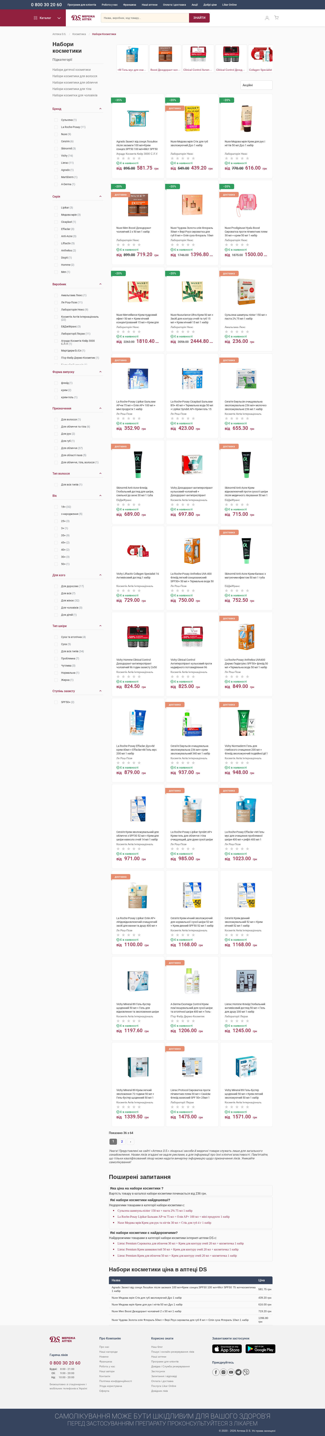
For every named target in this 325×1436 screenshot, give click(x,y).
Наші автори (107, 1371)
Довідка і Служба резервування (170, 1366)
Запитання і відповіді (164, 1376)
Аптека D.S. (59, 34)
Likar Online (229, 4)
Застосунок (158, 1371)
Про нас (104, 1346)
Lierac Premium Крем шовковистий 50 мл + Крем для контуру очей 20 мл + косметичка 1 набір (178, 1249)
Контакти (104, 1376)
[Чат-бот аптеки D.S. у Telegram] (238, 1372)
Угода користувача (110, 1385)
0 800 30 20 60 (46, 4)
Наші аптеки (149, 4)
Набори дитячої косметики (71, 70)
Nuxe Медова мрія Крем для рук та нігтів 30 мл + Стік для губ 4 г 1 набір (164, 1222)
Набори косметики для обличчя (75, 82)
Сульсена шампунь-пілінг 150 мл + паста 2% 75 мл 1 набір (155, 1210)
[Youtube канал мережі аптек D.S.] (231, 1372)
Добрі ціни (210, 4)
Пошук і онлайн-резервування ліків (172, 1351)
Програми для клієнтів (82, 4)
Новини (104, 1356)
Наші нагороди (108, 1351)
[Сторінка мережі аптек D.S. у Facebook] (216, 1372)
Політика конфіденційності (115, 1381)
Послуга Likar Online (163, 1385)
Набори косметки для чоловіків (74, 95)
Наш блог (157, 1346)
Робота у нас (110, 4)
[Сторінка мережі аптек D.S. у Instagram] (223, 1372)
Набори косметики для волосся (74, 76)
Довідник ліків (159, 1390)
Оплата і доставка (174, 4)
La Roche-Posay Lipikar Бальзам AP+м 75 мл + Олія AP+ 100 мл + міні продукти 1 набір (174, 1216)
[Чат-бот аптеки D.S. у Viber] (246, 1372)
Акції (195, 4)
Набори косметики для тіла (71, 89)
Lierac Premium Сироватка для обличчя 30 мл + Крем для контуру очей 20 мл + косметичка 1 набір (181, 1243)
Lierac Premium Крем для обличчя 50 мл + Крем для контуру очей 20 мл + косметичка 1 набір (177, 1255)
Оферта (104, 1390)
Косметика (79, 34)
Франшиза (129, 4)
